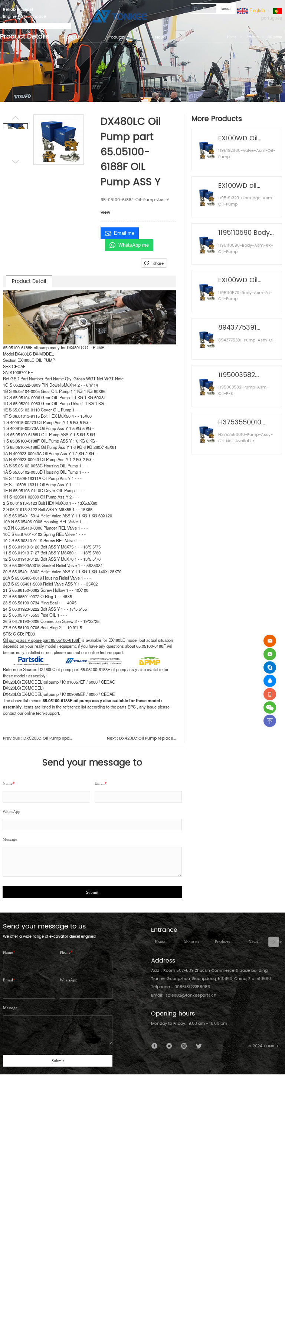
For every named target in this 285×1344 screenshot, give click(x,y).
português (271, 17)
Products (222, 942)
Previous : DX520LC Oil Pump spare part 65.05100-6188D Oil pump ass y (37, 739)
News (253, 942)
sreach (226, 8)
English (256, 10)
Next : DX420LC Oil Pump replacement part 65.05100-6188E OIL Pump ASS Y (141, 739)
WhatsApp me (133, 245)
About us (191, 942)
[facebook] (154, 1046)
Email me (124, 233)
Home (160, 942)
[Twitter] (198, 1046)
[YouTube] (169, 1046)
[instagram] (184, 1046)
